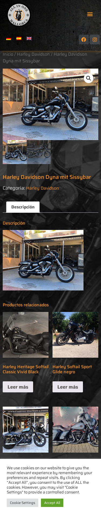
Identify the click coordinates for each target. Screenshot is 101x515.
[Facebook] (84, 39)
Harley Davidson (33, 54)
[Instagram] (95, 39)
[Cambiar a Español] (19, 38)
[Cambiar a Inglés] (29, 38)
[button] (89, 14)
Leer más (18, 387)
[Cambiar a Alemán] (9, 38)
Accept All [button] (52, 503)
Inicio (8, 54)
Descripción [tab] (22, 207)
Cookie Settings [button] (22, 503)
